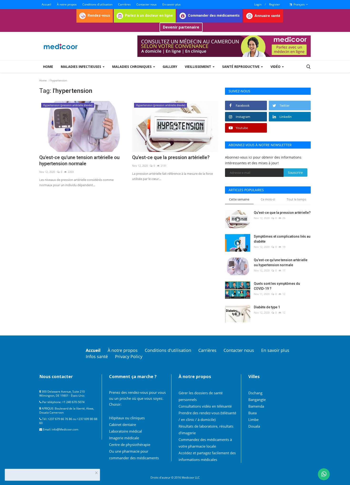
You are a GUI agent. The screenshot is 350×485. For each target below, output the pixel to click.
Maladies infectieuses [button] (81, 66)
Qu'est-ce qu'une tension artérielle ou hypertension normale (79, 160)
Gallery (170, 66)
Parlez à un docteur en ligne (149, 15)
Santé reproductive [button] (241, 66)
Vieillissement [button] (198, 66)
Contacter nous (146, 4)
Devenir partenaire (181, 27)
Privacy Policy (128, 356)
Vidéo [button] (275, 66)
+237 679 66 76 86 (60, 419)
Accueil (46, 4)
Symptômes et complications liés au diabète (282, 239)
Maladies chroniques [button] (132, 66)
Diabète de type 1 (267, 307)
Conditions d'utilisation (97, 4)
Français (298, 4)
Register (274, 4)
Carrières (124, 4)
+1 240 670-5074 (73, 402)
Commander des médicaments (214, 15)
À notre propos (67, 4)
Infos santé (97, 356)
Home (48, 66)
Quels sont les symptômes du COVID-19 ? (277, 286)
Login (257, 4)
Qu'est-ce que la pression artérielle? (171, 157)
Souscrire (295, 172)
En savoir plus (171, 4)
